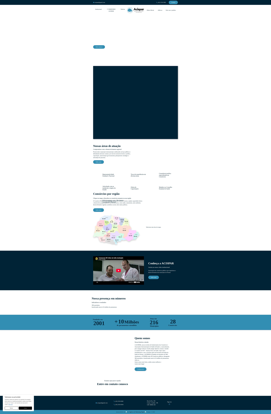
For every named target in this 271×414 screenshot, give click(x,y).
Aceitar (25, 408)
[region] (18, 403)
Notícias (123, 9)
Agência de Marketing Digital (137, 412)
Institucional (98, 9)
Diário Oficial (150, 10)
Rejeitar (11, 408)
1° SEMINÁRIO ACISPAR (111, 10)
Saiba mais (10, 404)
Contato (173, 2)
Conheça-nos (140, 369)
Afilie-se (160, 10)
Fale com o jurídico (171, 10)
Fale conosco (99, 47)
